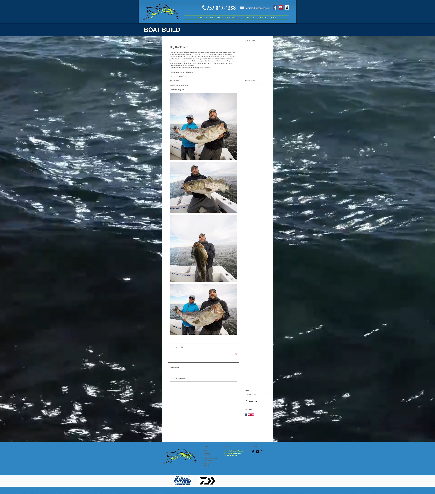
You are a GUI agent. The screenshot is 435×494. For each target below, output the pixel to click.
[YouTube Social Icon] (281, 7)
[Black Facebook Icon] (253, 452)
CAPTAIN (207, 453)
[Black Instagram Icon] (263, 452)
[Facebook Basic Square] (246, 414)
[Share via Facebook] (171, 347)
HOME (206, 451)
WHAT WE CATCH (210, 458)
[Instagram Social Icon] (287, 7)
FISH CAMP (208, 461)
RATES (206, 466)
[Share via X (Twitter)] (176, 347)
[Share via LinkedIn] (182, 347)
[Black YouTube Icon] (258, 452)
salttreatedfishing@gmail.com (235, 451)
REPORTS (207, 463)
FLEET (206, 456)
